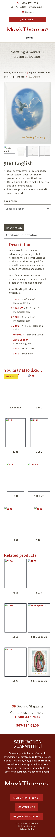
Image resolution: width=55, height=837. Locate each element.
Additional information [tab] (22, 235)
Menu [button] (29, 37)
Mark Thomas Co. (27, 29)
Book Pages (10, 201)
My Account (35, 7)
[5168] (15, 573)
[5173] (39, 573)
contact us (44, 760)
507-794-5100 (18, 7)
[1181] (15, 521)
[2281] (15, 432)
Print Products (19, 72)
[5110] (15, 617)
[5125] (15, 662)
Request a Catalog (25, 816)
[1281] (39, 388)
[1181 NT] (39, 477)
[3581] (39, 521)
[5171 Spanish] (39, 662)
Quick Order (26, 19)
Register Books (36, 72)
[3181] (39, 432)
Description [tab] (14, 228)
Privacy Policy (27, 829)
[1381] (15, 477)
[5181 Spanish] (39, 617)
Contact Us (25, 807)
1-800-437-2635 (29, 3)
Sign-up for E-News (25, 797)
